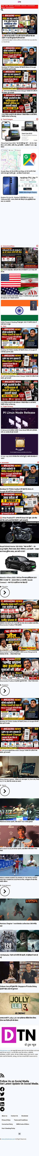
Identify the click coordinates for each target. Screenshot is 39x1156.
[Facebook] (2, 1089)
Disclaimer (24, 1116)
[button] (19, 1133)
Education (23, 5)
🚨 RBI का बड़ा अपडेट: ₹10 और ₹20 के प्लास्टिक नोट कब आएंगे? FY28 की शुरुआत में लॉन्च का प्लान (18, 37)
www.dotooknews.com (8, 1139)
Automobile (17, 5)
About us (4, 1116)
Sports (3, 7)
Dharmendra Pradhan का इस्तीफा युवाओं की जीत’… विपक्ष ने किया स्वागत (19, 681)
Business (11, 5)
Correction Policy (7, 1124)
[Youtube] (2, 1099)
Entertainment (31, 5)
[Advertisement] (19, 223)
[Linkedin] (2, 1104)
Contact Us (14, 1116)
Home (2, 5)
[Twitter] (2, 1094)
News (6, 5)
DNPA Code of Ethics (22, 1124)
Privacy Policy (6, 1120)
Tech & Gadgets (10, 7)
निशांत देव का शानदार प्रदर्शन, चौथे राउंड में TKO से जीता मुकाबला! (16, 821)
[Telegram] (2, 1109)
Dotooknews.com (5, 1050)
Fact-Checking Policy (8, 1128)
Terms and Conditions (21, 1120)
